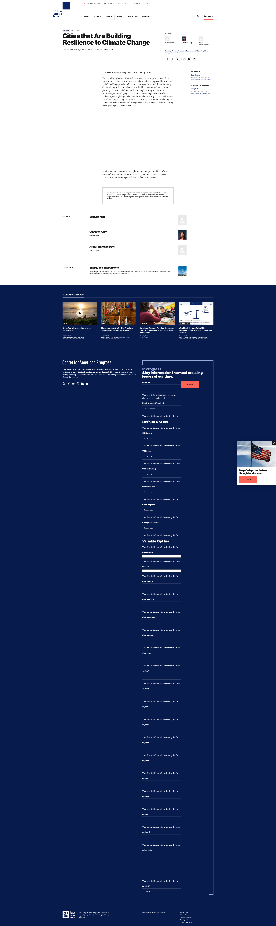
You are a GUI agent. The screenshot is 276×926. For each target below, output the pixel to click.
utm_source (147, 581)
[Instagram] (78, 383)
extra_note (147, 850)
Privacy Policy (184, 915)
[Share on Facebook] (173, 59)
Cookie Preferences (186, 922)
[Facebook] (69, 383)
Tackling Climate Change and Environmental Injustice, (184, 51)
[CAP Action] (70, 914)
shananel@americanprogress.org (201, 79)
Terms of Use (184, 912)
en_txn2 (145, 689)
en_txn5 (145, 742)
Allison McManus (203, 338)
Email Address (153, 403)
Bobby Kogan (193, 338)
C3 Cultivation (148, 487)
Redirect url (147, 552)
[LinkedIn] (82, 383)
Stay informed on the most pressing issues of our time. (172, 372)
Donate (208, 16)
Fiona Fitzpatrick (68, 338)
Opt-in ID (146, 886)
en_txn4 (145, 725)
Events (109, 16)
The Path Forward (93, 3)
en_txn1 (145, 671)
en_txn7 (145, 778)
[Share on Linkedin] (178, 59)
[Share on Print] (194, 59)
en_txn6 (145, 760)
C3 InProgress (148, 505)
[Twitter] (64, 383)
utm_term (146, 653)
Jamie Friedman (184, 338)
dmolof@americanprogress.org (200, 93)
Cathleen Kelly (98, 231)
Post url (145, 567)
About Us (146, 16)
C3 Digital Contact (150, 522)
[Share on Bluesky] (183, 59)
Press (119, 16)
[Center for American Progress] (67, 10)
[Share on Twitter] (167, 59)
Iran (104, 3)
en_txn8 (145, 796)
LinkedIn (146, 382)
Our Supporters (185, 920)
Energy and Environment (104, 267)
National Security (124, 3)
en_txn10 (146, 832)
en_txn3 (145, 707)
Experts (97, 16)
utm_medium (148, 599)
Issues (86, 16)
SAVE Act (112, 3)
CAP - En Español (185, 917)
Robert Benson (105, 338)
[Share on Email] (189, 59)
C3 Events (146, 451)
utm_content (148, 635)
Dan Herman (115, 338)
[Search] (198, 17)
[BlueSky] (87, 383)
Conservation (175, 53)
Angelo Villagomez (78, 338)
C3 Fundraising (149, 469)
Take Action (132, 16)
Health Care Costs (141, 3)
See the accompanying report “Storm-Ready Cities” (129, 72)
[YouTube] (73, 383)
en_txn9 (145, 814)
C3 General (147, 433)
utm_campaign (148, 617)
